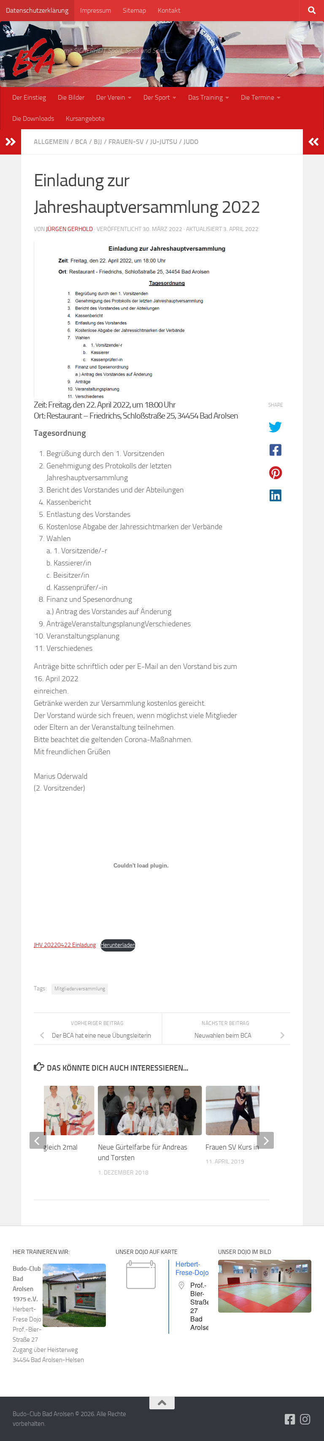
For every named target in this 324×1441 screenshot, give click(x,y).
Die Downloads (33, 118)
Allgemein (51, 142)
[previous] (38, 1140)
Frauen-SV (126, 142)
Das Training (205, 97)
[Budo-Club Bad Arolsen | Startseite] (34, 57)
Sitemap (134, 10)
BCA (81, 142)
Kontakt (169, 10)
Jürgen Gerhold (69, 229)
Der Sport (156, 97)
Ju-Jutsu (163, 142)
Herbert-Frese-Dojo (192, 1268)
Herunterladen (117, 945)
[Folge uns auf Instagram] (305, 1419)
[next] (265, 1140)
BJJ (98, 142)
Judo (191, 142)
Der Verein (110, 97)
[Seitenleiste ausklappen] (10, 142)
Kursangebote (85, 118)
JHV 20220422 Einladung (65, 945)
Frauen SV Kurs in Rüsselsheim (252, 1147)
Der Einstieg (29, 97)
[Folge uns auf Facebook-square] (290, 1419)
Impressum (95, 10)
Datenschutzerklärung (37, 10)
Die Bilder (71, 97)
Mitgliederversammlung (79, 989)
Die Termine (257, 97)
